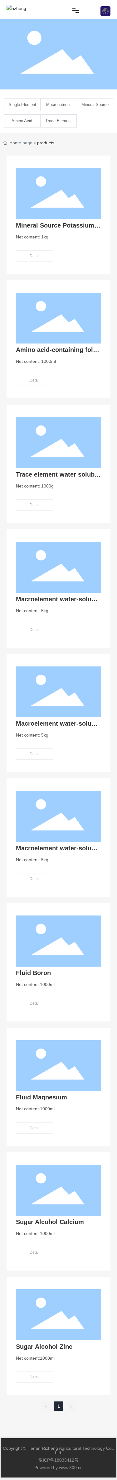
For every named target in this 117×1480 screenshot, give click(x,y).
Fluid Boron (33, 972)
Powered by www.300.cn (58, 1467)
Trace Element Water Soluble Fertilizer (58, 122)
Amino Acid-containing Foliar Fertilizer (22, 122)
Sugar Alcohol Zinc (44, 1346)
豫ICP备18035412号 (58, 1460)
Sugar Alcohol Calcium (50, 1221)
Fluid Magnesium (41, 1097)
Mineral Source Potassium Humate (95, 106)
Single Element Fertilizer (22, 106)
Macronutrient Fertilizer (58, 106)
